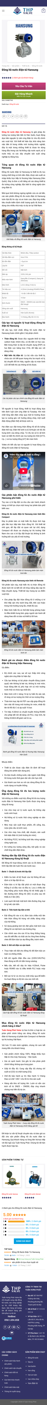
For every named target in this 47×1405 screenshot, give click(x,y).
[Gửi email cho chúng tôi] (14, 1327)
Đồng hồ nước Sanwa (10, 1194)
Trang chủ (5, 66)
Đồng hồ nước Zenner (33, 1194)
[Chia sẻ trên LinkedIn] (26, 116)
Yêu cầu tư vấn (23, 86)
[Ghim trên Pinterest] (21, 116)
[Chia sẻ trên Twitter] (13, 116)
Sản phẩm (15, 66)
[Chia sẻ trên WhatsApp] (4, 116)
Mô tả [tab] (4, 126)
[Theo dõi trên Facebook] (5, 1327)
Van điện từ (33, 1383)
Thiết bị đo (26, 66)
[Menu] (3, 11)
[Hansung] (6, 112)
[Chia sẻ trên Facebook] (8, 116)
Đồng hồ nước (37, 66)
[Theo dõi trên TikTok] (9, 1327)
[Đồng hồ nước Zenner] (35, 1176)
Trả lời (6, 1255)
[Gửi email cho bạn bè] (17, 116)
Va (30, 1362)
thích (14, 1255)
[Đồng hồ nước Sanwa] (12, 1176)
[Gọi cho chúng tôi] (18, 1327)
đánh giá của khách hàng (13, 1219)
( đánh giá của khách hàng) (22, 78)
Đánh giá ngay (23, 1241)
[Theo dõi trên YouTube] (12, 1333)
